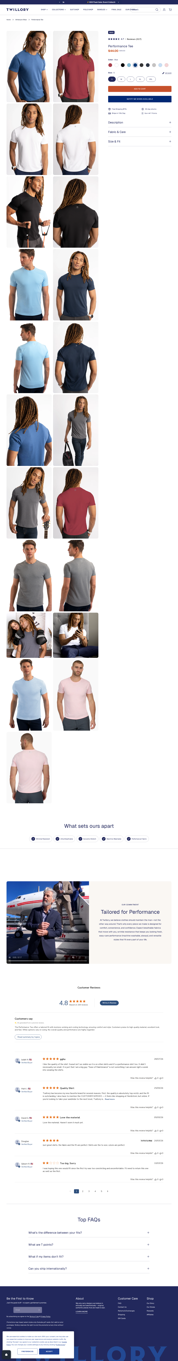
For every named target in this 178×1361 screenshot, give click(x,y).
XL (140, 79)
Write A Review (109, 1003)
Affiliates (150, 1314)
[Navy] (148, 65)
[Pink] (166, 65)
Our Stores (151, 1307)
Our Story (150, 1303)
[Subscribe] (39, 1310)
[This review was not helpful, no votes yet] (160, 1078)
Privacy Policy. (45, 1316)
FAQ (119, 1303)
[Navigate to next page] (107, 1191)
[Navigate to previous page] (70, 1191)
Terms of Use (34, 1316)
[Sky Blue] (129, 65)
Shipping (121, 1314)
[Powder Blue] (160, 65)
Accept (49, 1351)
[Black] (123, 65)
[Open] (6, 1354)
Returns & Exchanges (126, 1311)
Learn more (82, 1311)
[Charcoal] (141, 65)
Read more (110, 1099)
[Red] (110, 65)
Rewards (150, 1311)
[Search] (145, 9)
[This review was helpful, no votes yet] (155, 1078)
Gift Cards (122, 1318)
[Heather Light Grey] (154, 65)
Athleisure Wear (21, 20)
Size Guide (168, 73)
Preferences (27, 1351)
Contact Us (122, 1307)
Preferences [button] (60, 1345)
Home (9, 20)
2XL (150, 79)
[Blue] (135, 65)
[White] (116, 65)
